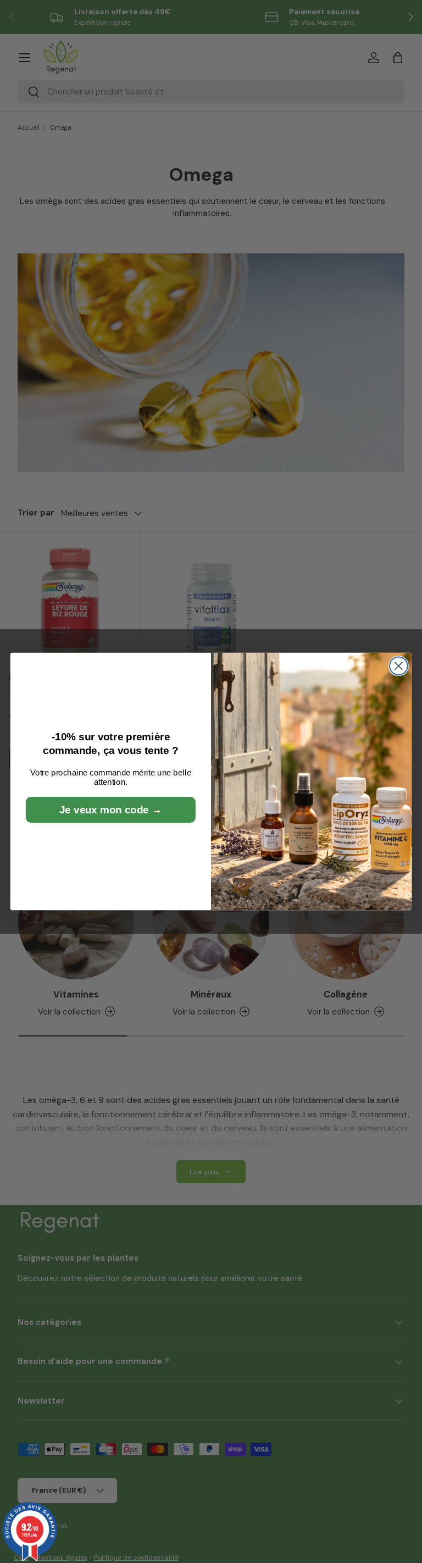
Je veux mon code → (110, 810)
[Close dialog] (399, 666)
